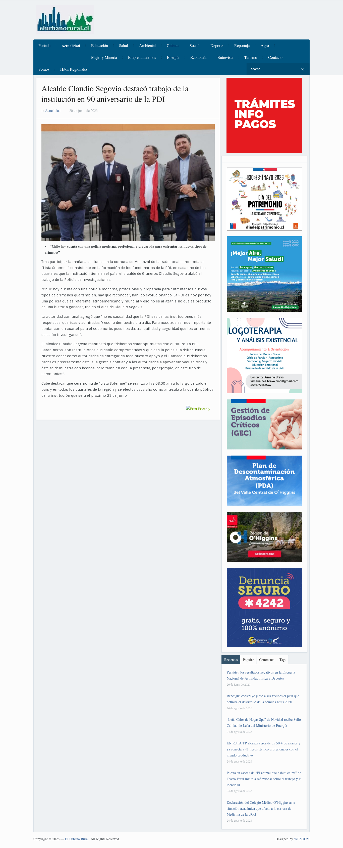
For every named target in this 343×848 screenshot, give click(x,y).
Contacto (275, 57)
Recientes (231, 659)
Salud (123, 45)
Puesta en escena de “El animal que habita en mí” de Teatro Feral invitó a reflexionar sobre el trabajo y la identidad (264, 778)
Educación (99, 45)
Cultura (173, 45)
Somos (43, 69)
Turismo (250, 57)
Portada (44, 45)
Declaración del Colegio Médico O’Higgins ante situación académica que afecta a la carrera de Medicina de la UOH (261, 808)
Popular (248, 659)
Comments (266, 659)
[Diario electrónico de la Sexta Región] (65, 19)
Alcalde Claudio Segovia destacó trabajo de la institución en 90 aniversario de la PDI (115, 93)
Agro (265, 45)
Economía (198, 57)
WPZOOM (302, 838)
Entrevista (225, 57)
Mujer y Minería (104, 57)
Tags (282, 659)
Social (194, 45)
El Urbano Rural (77, 838)
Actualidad (71, 46)
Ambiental (147, 45)
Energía (173, 57)
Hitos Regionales (73, 69)
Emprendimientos (142, 57)
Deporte (216, 45)
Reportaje (242, 45)
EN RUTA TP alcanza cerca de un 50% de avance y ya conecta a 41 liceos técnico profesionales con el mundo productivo (263, 749)
